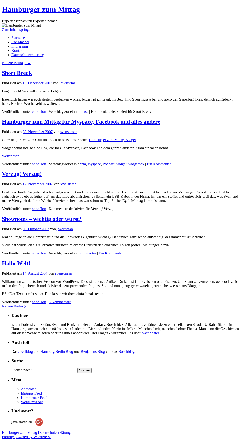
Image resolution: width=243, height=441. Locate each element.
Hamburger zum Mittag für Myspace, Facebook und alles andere (81, 122)
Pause (83, 112)
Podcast (108, 164)
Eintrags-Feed (31, 393)
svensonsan (68, 132)
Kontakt (17, 50)
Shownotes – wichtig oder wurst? (42, 219)
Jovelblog (25, 352)
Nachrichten (150, 333)
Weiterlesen (13, 156)
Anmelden (29, 389)
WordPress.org (32, 402)
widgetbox (136, 164)
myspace (94, 164)
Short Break (17, 73)
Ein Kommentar (159, 164)
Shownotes (87, 253)
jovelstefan (68, 83)
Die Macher (20, 42)
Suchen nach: (21, 370)
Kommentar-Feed (34, 398)
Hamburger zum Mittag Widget (112, 140)
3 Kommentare (60, 302)
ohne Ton (39, 112)
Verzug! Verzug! (22, 174)
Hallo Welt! (16, 263)
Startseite (18, 38)
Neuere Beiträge (16, 63)
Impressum (19, 46)
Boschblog (126, 352)
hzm (82, 164)
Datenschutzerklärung (27, 55)
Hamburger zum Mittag (41, 9)
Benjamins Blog (93, 352)
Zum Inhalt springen (17, 30)
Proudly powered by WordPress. (26, 437)
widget (121, 164)
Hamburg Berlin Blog (56, 352)
